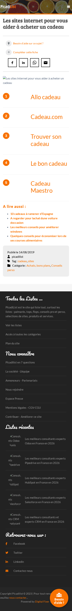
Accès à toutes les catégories (23, 334)
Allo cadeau (46, 97)
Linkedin (18, 561)
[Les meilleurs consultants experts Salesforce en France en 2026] (15, 500)
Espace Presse (14, 398)
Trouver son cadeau (46, 140)
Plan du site (13, 343)
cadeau (22, 261)
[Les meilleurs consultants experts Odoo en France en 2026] (15, 441)
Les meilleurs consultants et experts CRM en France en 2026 (44, 519)
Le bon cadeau (49, 163)
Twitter (18, 552)
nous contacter (17, 597)
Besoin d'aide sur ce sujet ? (28, 43)
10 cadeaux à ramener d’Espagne (31, 213)
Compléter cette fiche (25, 52)
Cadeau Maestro (42, 187)
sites (31, 261)
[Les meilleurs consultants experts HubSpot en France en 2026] (15, 480)
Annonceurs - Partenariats (21, 380)
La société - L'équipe (18, 371)
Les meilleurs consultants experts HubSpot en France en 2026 (45, 480)
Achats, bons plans (38, 265)
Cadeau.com (47, 116)
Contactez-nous (23, 570)
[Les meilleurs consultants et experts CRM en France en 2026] (15, 519)
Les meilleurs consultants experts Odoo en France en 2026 (45, 441)
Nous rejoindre (14, 389)
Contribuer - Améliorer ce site (24, 416)
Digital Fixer (42, 601)
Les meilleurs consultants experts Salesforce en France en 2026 (45, 500)
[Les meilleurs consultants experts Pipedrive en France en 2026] (15, 460)
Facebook (19, 543)
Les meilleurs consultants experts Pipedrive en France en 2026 (45, 460)
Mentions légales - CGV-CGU (23, 407)
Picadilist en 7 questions (20, 362)
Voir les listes (14, 325)
